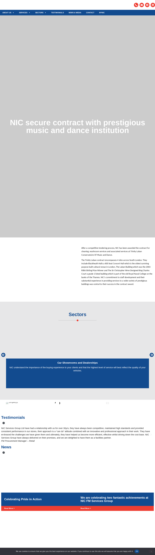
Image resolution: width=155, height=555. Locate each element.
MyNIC (102, 13)
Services (23, 13)
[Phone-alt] (136, 5)
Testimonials (57, 13)
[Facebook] (147, 5)
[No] (151, 551)
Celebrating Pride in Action (23, 499)
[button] (3, 355)
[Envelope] (142, 5)
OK (137, 551)
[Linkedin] (153, 5)
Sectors (39, 13)
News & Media (75, 13)
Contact (90, 13)
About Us (6, 13)
